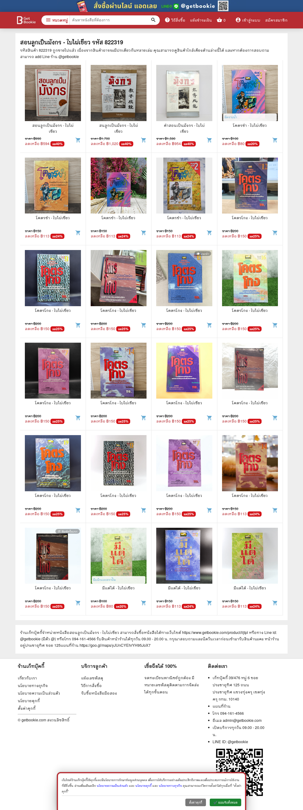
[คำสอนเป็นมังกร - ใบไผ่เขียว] (184, 93)
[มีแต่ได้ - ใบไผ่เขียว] (119, 556)
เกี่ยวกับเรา (27, 678)
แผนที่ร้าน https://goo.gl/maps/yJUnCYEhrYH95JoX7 (106, 645)
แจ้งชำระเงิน (201, 20)
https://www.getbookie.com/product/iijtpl (215, 632)
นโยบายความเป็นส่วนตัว (39, 693)
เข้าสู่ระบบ (247, 20)
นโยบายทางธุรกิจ (33, 685)
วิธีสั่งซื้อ (175, 20)
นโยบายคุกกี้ (29, 700)
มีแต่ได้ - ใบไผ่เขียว (118, 588)
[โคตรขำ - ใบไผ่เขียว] (250, 93)
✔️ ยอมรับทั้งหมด (225, 802)
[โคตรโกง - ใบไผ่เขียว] (250, 186)
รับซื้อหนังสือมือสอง (99, 693)
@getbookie (238, 741)
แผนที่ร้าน (222, 706)
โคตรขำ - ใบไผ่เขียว (250, 125)
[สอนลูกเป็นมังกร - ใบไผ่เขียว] (53, 93)
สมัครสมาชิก (276, 20)
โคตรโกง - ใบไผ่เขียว (250, 217)
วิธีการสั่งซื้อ (91, 685)
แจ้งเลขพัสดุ (92, 678)
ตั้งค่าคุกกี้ (27, 708)
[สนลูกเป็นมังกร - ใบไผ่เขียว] (119, 93)
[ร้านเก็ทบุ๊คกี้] (26, 20)
